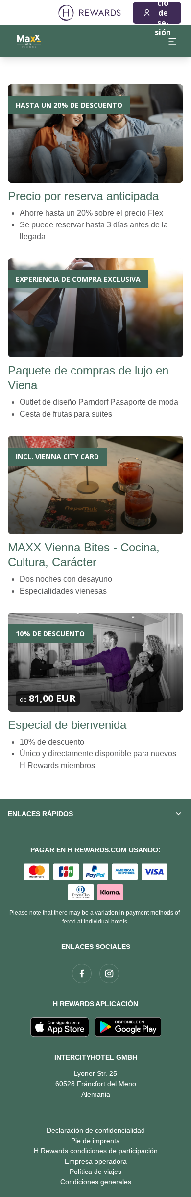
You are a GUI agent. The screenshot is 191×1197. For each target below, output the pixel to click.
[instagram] (109, 973)
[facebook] (82, 973)
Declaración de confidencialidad (96, 1130)
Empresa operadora (96, 1161)
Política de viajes (95, 1171)
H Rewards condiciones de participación (96, 1151)
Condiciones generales (95, 1182)
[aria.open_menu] (172, 41)
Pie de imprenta (95, 1141)
